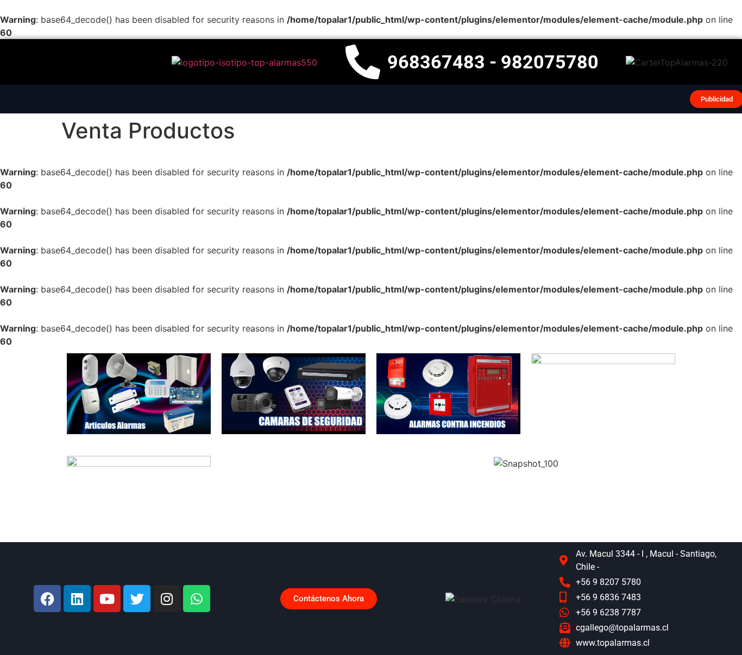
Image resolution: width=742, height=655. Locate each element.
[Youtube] (107, 598)
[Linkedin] (77, 598)
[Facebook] (47, 598)
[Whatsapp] (196, 598)
